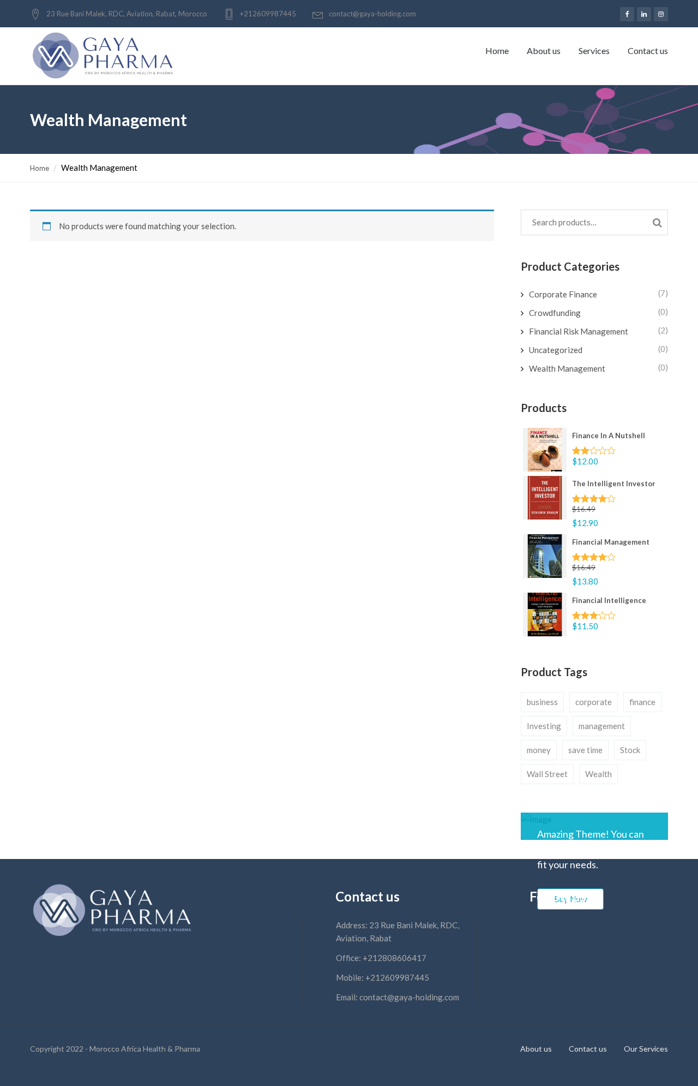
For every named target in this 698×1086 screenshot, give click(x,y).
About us (544, 50)
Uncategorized (555, 350)
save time (585, 750)
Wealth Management (567, 368)
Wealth (598, 774)
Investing (544, 726)
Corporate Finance (563, 294)
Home (497, 50)
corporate (593, 702)
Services (594, 50)
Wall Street (547, 774)
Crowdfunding (555, 313)
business (542, 702)
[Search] (657, 221)
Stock (630, 750)
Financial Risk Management (578, 331)
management (602, 726)
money (539, 750)
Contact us (648, 50)
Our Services (646, 1048)
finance (642, 702)
